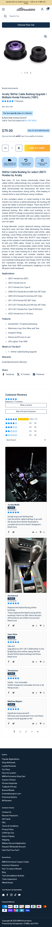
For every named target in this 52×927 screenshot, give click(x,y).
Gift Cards (6, 819)
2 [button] (20, 732)
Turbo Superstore (9, 879)
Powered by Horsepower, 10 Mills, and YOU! (20, 923)
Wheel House (7, 883)
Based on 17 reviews (14, 402)
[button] (47, 9)
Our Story (6, 769)
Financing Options (9, 797)
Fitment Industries (9, 783)
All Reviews (7, 801)
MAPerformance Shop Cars (13, 776)
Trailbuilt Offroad (9, 787)
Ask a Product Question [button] (26, 411)
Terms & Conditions (10, 826)
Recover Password (10, 816)
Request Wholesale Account (14, 847)
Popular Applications (10, 759)
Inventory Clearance (10, 865)
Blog (4, 872)
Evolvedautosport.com (11, 794)
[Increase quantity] (19, 148)
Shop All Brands (8, 762)
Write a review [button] (26, 405)
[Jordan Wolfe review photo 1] (26, 474)
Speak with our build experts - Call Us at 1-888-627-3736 (26, 2)
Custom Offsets (9, 780)
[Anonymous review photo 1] (26, 565)
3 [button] (26, 732)
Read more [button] (12, 527)
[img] (26, 512)
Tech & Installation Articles (13, 876)
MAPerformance (24, 921)
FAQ (3, 822)
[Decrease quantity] (5, 148)
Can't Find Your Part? (10, 850)
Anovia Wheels (8, 790)
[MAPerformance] (26, 9)
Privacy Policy (7, 829)
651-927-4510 (30, 121)
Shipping (5, 840)
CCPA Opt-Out (8, 833)
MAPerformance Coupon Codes (15, 862)
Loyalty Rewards (9, 766)
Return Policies (8, 836)
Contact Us (6, 812)
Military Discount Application (14, 843)
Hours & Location (9, 773)
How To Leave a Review (12, 869)
